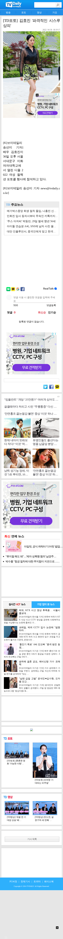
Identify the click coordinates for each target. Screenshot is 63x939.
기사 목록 (32, 839)
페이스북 (49, 881)
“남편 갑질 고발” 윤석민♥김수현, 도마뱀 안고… (32, 684)
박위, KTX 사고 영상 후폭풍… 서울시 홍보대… (32, 616)
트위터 (37, 881)
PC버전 (13, 881)
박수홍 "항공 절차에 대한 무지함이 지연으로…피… (33, 561)
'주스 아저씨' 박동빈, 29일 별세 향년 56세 (31, 221)
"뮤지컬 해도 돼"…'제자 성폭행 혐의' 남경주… (31, 556)
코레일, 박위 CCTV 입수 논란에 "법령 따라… (32, 633)
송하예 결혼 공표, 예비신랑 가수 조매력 (32, 667)
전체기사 (25, 881)
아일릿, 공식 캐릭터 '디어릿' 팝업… (43, 546)
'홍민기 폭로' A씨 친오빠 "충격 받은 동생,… (32, 650)
